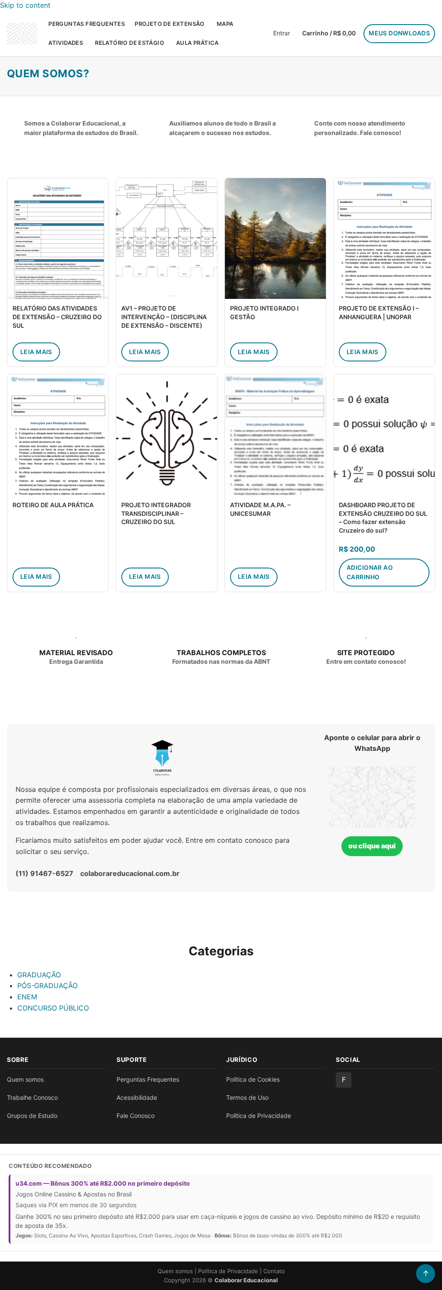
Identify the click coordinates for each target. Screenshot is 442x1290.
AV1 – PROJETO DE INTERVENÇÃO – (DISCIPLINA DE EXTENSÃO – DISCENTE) (164, 316)
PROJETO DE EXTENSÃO (169, 23)
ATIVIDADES (65, 42)
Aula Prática (197, 42)
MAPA (225, 23)
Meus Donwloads (399, 33)
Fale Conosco (136, 1115)
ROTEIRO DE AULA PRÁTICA (53, 504)
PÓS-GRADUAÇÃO (47, 985)
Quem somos (25, 1079)
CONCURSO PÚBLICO (53, 1008)
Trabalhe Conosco (32, 1097)
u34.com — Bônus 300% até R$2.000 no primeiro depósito (103, 1183)
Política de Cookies (253, 1079)
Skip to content (25, 5)
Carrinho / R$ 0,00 (329, 33)
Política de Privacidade (258, 1115)
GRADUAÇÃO (39, 974)
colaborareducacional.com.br (130, 873)
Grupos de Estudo (32, 1115)
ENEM (27, 996)
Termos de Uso (247, 1097)
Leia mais (36, 351)
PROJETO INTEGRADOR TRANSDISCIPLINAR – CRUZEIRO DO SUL (156, 513)
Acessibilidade (137, 1097)
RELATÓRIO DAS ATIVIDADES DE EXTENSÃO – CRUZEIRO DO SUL (57, 316)
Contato (274, 1271)
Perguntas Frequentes (86, 23)
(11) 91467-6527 (44, 873)
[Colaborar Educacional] (22, 33)
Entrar (281, 33)
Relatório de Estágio (129, 42)
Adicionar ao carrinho (370, 572)
